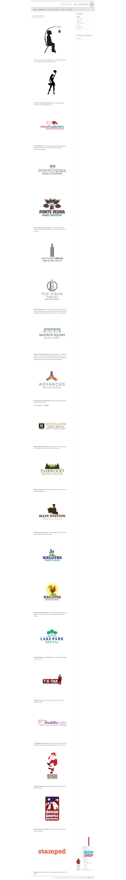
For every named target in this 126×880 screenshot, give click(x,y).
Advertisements (80, 23)
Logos (78, 16)
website (46, 405)
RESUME (69, 9)
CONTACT (63, 9)
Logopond (79, 38)
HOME (35, 9)
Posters (78, 25)
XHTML (89, 877)
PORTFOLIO (42, 9)
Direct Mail (79, 18)
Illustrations (79, 27)
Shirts (78, 29)
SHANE (74, 4)
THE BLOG (50, 9)
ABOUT (56, 9)
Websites (79, 20)
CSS (93, 877)
